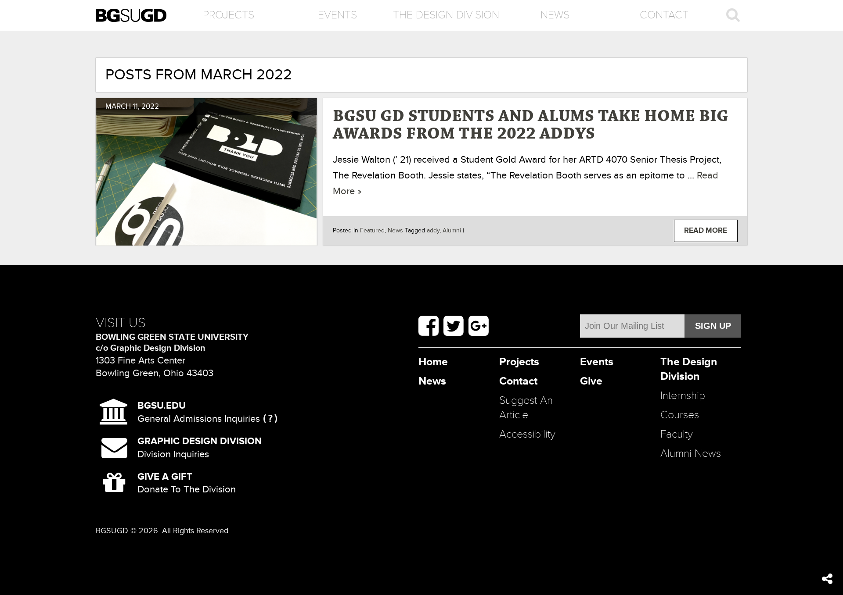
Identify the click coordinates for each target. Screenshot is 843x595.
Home (433, 362)
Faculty (676, 434)
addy (433, 230)
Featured (372, 230)
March (118, 106)
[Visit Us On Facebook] (428, 326)
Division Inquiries (199, 447)
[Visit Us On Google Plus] (478, 326)
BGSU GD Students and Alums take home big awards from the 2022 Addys (530, 125)
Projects (228, 15)
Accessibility (527, 434)
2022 (150, 106)
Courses (679, 415)
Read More (705, 230)
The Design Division (446, 15)
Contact (664, 15)
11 (135, 106)
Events (337, 15)
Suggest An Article (526, 408)
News (554, 15)
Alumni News (690, 453)
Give (591, 381)
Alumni (452, 230)
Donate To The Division (186, 482)
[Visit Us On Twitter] (453, 326)
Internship (682, 396)
